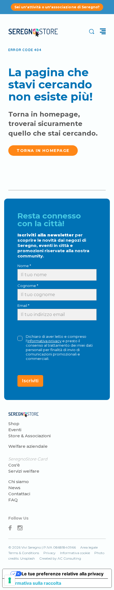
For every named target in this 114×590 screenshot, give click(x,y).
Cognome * (27, 285)
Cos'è (14, 465)
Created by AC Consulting (60, 558)
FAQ (13, 499)
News (14, 487)
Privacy (49, 553)
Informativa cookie (75, 553)
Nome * (24, 266)
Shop (13, 423)
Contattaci (19, 493)
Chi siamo (18, 481)
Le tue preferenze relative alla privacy (62, 573)
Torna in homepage (43, 150)
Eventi (14, 429)
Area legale (89, 547)
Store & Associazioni (29, 435)
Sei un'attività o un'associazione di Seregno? (57, 7)
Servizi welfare (23, 471)
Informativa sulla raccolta (34, 583)
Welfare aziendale (28, 446)
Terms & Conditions (23, 553)
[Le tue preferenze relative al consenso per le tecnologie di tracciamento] (9, 580)
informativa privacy (44, 341)
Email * (23, 305)
